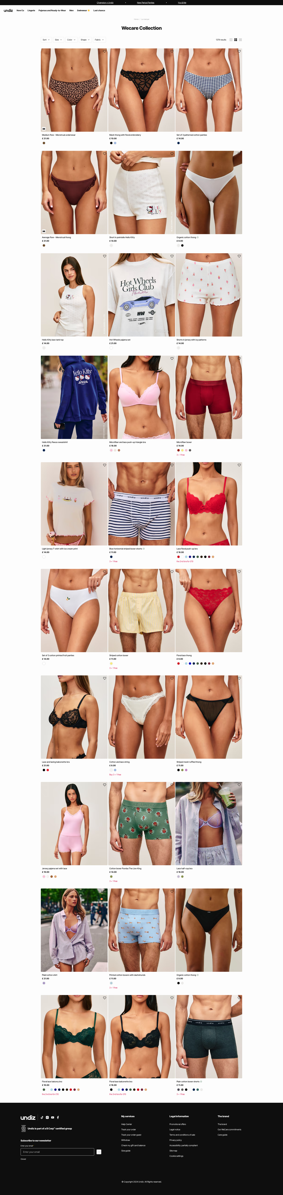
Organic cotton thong (186, 237)
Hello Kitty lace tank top (53, 339)
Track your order (128, 1129)
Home (136, 19)
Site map (173, 1150)
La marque (145, 19)
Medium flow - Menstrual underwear (58, 135)
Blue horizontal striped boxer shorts (126, 549)
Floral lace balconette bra (120, 1081)
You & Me (182, 2)
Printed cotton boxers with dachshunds (127, 975)
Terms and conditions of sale (182, 1134)
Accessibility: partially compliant (184, 1145)
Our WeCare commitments (229, 1129)
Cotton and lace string (119, 762)
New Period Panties (145, 2)
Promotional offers (178, 1124)
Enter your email (27, 1146)
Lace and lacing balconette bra (56, 762)
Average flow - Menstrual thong (56, 237)
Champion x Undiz (105, 2)
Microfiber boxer (184, 442)
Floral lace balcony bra (52, 1081)
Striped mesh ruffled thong (189, 762)
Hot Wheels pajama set (119, 339)
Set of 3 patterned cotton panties (192, 135)
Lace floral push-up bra (187, 549)
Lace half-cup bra (184, 868)
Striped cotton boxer (118, 655)
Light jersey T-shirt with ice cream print (60, 549)
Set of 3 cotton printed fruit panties (58, 655)
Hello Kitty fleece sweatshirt (55, 442)
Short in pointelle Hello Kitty (122, 237)
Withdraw (125, 1140)
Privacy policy (176, 1140)
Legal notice (175, 1129)
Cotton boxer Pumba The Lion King (125, 868)
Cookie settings (176, 1156)
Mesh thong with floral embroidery (125, 135)
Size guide (125, 1150)
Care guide (222, 1134)
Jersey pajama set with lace (54, 868)
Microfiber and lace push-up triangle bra (127, 442)
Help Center (126, 1124)
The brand (222, 1124)
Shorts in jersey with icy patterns (191, 339)
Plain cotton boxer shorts (188, 1081)
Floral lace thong (184, 655)
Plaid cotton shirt (49, 975)
